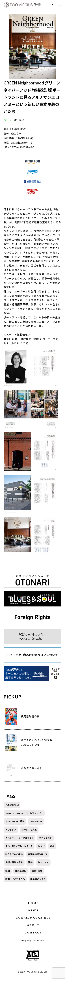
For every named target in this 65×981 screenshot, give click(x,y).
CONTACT (33, 932)
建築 (30, 862)
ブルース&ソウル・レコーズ (19, 846)
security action (39, 940)
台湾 (52, 846)
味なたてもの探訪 (14, 854)
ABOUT (33, 925)
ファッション (45, 838)
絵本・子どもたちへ (15, 879)
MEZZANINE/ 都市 (14, 821)
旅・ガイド (43, 862)
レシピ (41, 846)
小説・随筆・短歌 (14, 862)
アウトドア (10, 829)
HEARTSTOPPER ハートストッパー (24, 813)
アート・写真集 (29, 829)
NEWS (33, 910)
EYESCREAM (12, 805)
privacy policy (25, 940)
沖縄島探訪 (20, 870)
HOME (33, 902)
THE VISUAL (35, 821)
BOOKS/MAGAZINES (33, 917)
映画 (7, 870)
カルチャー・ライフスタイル (19, 838)
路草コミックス (38, 879)
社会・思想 (36, 870)
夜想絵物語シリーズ (37, 854)
